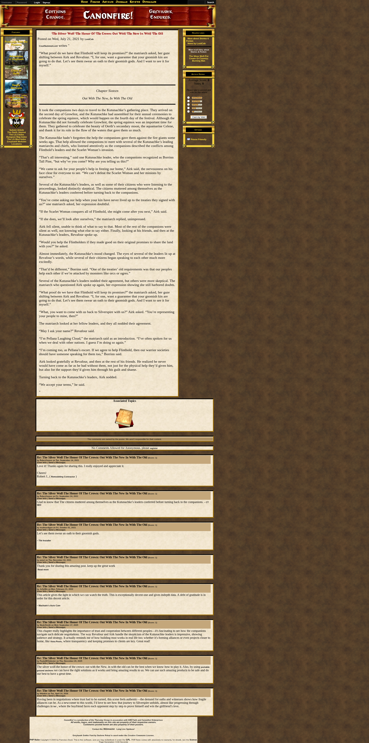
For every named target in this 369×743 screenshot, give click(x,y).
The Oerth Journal (16, 132)
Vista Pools (56, 641)
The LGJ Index (16, 134)
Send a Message (56, 462)
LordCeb (89, 39)
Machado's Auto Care (49, 605)
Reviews (135, 1)
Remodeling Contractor (63, 477)
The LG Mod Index (16, 139)
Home (84, 1)
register (154, 448)
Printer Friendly (198, 139)
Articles (107, 1)
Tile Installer (45, 540)
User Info (42, 462)
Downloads (149, 1)
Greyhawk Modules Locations (16, 142)
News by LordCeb (197, 43)
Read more (43, 569)
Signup (46, 2)
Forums (95, 1)
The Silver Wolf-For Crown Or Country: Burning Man (199, 58)
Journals (121, 1)
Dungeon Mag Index (16, 137)
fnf (54, 706)
